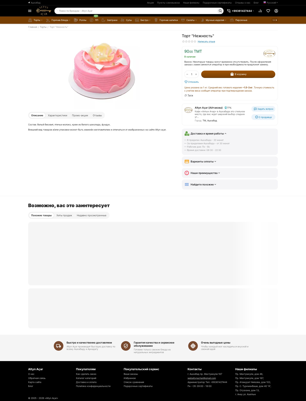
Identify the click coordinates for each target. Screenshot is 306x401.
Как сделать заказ (86, 374)
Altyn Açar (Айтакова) (209, 107)
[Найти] (220, 11)
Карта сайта (34, 382)
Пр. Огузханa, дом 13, (247, 390)
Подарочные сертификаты (217, 2)
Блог (256, 2)
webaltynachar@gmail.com (202, 378)
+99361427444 (219, 382)
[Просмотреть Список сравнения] (260, 11)
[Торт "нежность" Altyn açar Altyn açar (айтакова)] (101, 71)
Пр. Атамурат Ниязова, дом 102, (253, 382)
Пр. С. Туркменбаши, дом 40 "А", (253, 386)
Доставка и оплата (86, 382)
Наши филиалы (191, 2)
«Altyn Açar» (51, 398)
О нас (31, 374)
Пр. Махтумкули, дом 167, (249, 378)
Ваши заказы (131, 374)
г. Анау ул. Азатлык (245, 394)
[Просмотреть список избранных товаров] (268, 11)
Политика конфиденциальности (93, 386)
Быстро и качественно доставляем (89, 342)
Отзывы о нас (242, 2)
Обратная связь (37, 378)
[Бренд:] (269, 53)
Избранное (130, 378)
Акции (150, 2)
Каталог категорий (86, 378)
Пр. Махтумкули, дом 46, (249, 374)
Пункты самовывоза (168, 2)
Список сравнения (134, 382)
